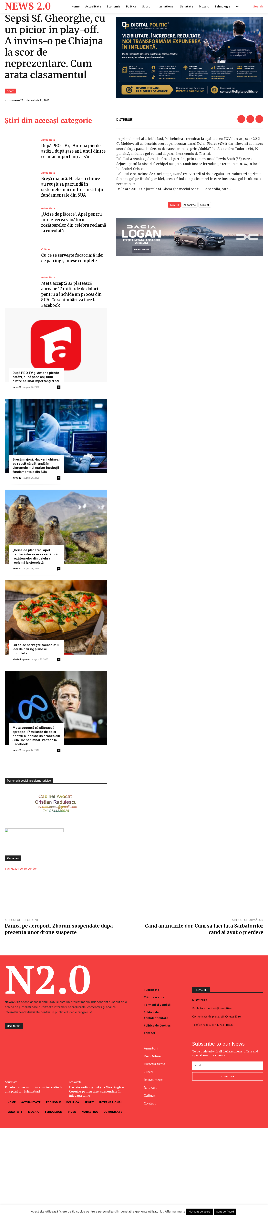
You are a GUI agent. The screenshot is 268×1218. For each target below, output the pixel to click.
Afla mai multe (175, 1211)
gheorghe (189, 205)
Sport (10, 91)
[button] (258, 6)
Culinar (45, 249)
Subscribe (227, 1076)
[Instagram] (204, 1093)
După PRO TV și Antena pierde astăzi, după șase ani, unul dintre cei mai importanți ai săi (73, 151)
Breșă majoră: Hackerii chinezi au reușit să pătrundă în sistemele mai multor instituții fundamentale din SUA (36, 465)
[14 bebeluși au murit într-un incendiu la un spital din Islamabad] (35, 1055)
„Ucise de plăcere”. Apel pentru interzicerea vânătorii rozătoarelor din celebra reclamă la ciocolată (35, 556)
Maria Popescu (21, 659)
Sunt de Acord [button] (225, 1211)
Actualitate (48, 139)
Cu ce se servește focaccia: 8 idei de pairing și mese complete (36, 649)
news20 (18, 100)
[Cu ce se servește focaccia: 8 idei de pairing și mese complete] (20, 256)
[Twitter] (250, 119)
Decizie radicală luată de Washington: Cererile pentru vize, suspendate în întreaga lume (97, 1091)
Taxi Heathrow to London (21, 868)
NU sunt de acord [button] (200, 1211)
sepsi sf (204, 205)
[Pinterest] (259, 119)
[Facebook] (241, 119)
